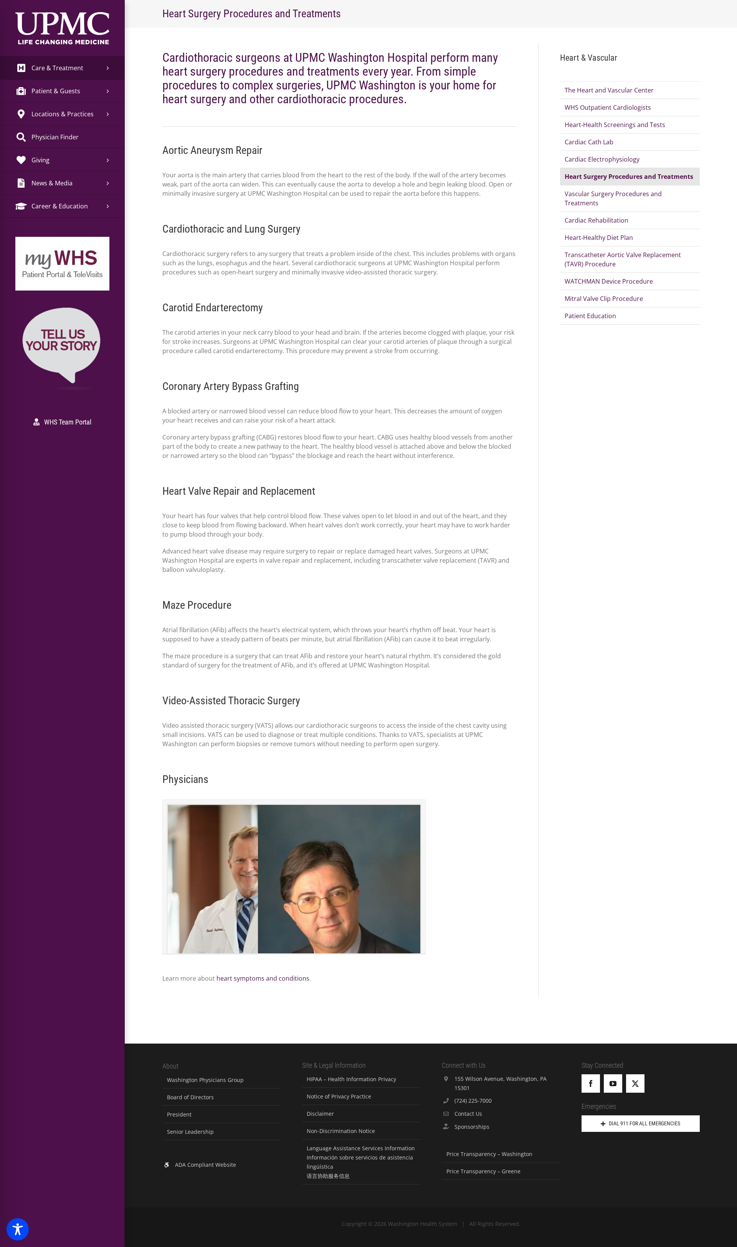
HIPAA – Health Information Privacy (351, 1079)
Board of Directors (190, 1097)
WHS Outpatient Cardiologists (608, 107)
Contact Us (468, 1113)
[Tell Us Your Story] (62, 308)
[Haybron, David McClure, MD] (249, 904)
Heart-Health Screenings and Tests (615, 125)
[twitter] (635, 1083)
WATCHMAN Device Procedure (609, 281)
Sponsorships (471, 1126)
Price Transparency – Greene (483, 1171)
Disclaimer (320, 1113)
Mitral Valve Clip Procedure (604, 298)
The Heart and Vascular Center (609, 90)
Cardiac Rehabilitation (596, 220)
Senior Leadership (190, 1131)
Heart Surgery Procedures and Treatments (629, 176)
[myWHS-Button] (62, 247)
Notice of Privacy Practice (339, 1096)
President (179, 1114)
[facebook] (591, 1083)
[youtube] (613, 1083)
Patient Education (590, 316)
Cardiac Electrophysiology (602, 159)
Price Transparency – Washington (489, 1154)
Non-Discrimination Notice (341, 1131)
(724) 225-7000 (473, 1100)
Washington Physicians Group (205, 1079)
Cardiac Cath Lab (589, 142)
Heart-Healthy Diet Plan (599, 237)
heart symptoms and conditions (262, 978)
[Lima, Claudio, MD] (339, 927)
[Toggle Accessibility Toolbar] (18, 1229)
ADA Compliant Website (205, 1164)
